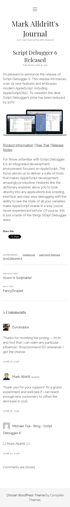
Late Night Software (49, 255)
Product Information (18, 145)
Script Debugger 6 (12, 258)
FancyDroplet (13, 291)
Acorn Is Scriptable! (17, 278)
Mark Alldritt (21, 377)
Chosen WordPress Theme (25, 495)
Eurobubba (20, 327)
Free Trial (42, 145)
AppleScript (29, 255)
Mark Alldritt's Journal (35, 28)
